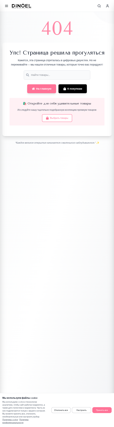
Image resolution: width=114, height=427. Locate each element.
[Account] (107, 6)
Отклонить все (61, 410)
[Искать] (27, 74)
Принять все (102, 410)
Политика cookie (10, 419)
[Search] (99, 6)
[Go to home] (21, 6)
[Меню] (7, 6)
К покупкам (74, 88)
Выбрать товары (59, 118)
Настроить (81, 410)
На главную (43, 88)
